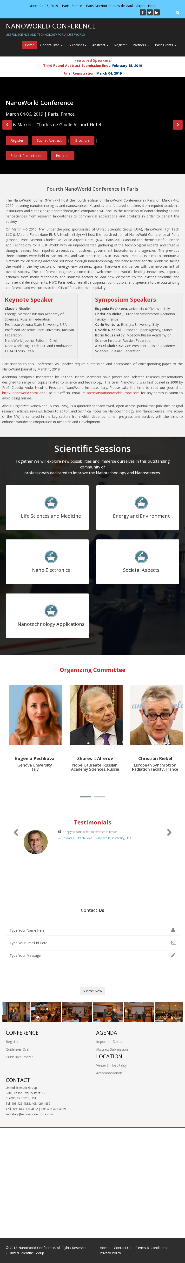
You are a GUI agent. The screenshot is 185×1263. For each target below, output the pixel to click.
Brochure (93, 136)
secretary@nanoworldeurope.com (112, 393)
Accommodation (109, 1073)
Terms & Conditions (151, 1247)
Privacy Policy (110, 1253)
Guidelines (76, 45)
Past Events (164, 45)
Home (29, 45)
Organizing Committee (93, 670)
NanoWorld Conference (51, 29)
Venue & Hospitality (111, 1065)
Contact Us (122, 1247)
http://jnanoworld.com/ (20, 393)
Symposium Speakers (125, 299)
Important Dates (109, 1041)
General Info (50, 45)
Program (85, 156)
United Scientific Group (26, 1253)
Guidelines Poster (19, 1057)
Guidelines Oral (17, 1049)
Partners (140, 45)
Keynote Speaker (29, 299)
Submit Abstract (60, 136)
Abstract (99, 45)
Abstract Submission (112, 1049)
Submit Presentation (49, 156)
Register (120, 45)
